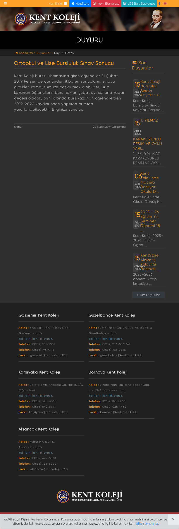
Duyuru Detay (64, 53)
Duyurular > (44, 53)
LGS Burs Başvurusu (141, 3)
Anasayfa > (27, 53)
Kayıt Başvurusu (108, 3)
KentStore (82, 3)
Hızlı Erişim (56, 3)
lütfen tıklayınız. (147, 523)
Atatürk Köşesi (157, 19)
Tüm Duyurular (149, 295)
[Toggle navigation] (5, 3)
